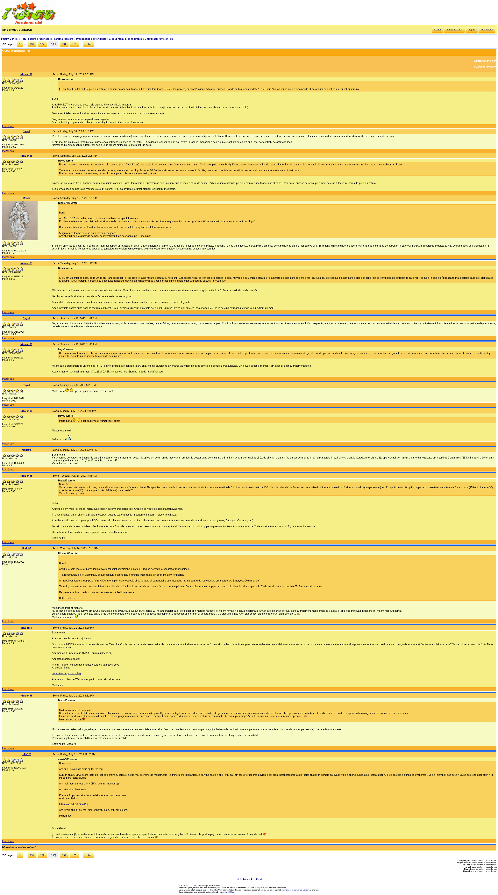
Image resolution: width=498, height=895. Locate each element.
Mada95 (26, 449)
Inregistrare (487, 29)
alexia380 (26, 627)
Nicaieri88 (26, 74)
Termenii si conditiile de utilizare (296, 890)
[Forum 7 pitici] (28, 23)
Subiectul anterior (485, 60)
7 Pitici (194, 885)
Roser (26, 198)
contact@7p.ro (229, 892)
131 (32, 44)
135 (74, 44)
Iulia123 (26, 754)
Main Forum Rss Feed (249, 879)
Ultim (88, 44)
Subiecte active (454, 29)
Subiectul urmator (485, 66)
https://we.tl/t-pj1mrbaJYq (66, 673)
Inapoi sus (8, 126)
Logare (471, 29)
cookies (206, 890)
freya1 (26, 131)
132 (42, 44)
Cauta (437, 29)
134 (64, 44)
